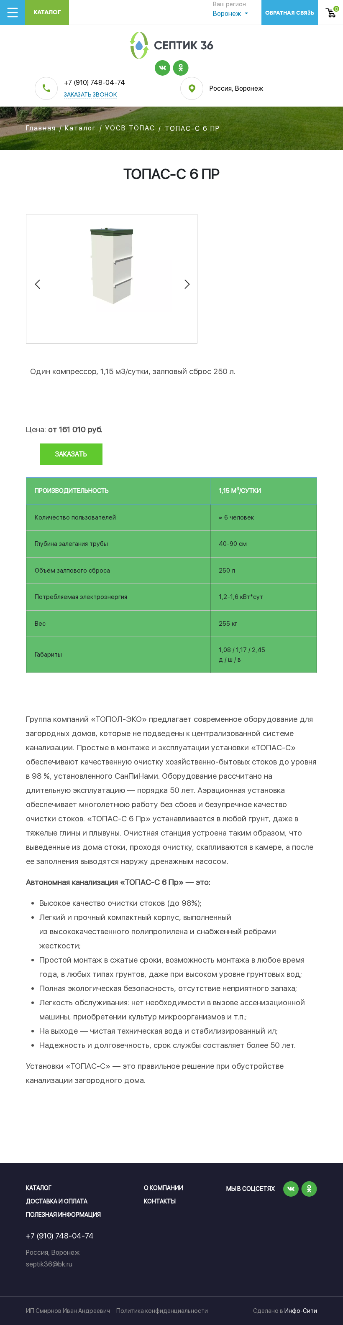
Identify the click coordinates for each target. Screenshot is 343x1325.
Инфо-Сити (300, 1310)
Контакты (160, 1201)
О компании (163, 1188)
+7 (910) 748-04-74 (94, 83)
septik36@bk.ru (49, 1264)
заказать (71, 454)
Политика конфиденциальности (162, 1310)
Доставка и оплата (56, 1201)
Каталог (47, 12)
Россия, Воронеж (237, 88)
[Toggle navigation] (12, 12)
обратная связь (289, 13)
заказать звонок (90, 95)
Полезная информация (63, 1214)
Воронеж (228, 14)
